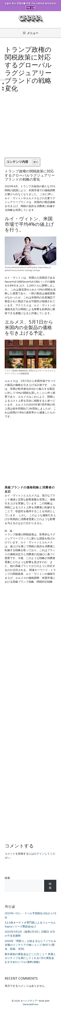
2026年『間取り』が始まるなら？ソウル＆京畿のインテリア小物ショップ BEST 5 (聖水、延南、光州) (30, 945)
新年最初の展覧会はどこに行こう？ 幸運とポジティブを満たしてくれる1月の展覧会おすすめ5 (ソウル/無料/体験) (30, 958)
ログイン (39, 853)
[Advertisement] (30, 127)
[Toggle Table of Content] (33, 162)
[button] (3, 86)
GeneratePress (30, 1004)
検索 (7, 878)
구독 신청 (30, 7)
